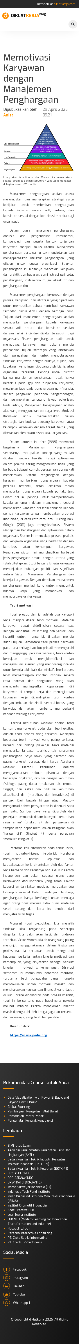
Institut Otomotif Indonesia (27, 1205)
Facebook (19, 1269)
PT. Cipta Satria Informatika (27, 1238)
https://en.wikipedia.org (28, 1035)
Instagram (20, 1278)
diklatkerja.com (64, 4)
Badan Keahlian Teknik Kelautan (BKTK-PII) (38, 1169)
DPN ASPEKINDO (19, 1173)
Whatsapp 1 (21, 1303)
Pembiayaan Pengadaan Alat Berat (33, 1111)
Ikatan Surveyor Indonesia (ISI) (29, 1187)
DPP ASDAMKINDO (20, 1178)
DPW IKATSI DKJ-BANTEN (25, 1182)
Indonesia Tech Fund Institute (29, 1192)
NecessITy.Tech (19, 1228)
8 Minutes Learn (19, 1146)
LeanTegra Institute (22, 1215)
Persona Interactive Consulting (30, 1233)
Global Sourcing (19, 1107)
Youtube (18, 1294)
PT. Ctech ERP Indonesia (25, 1242)
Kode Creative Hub (21, 1210)
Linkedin (18, 1286)
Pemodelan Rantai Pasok (26, 1116)
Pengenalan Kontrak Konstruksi (30, 1121)
